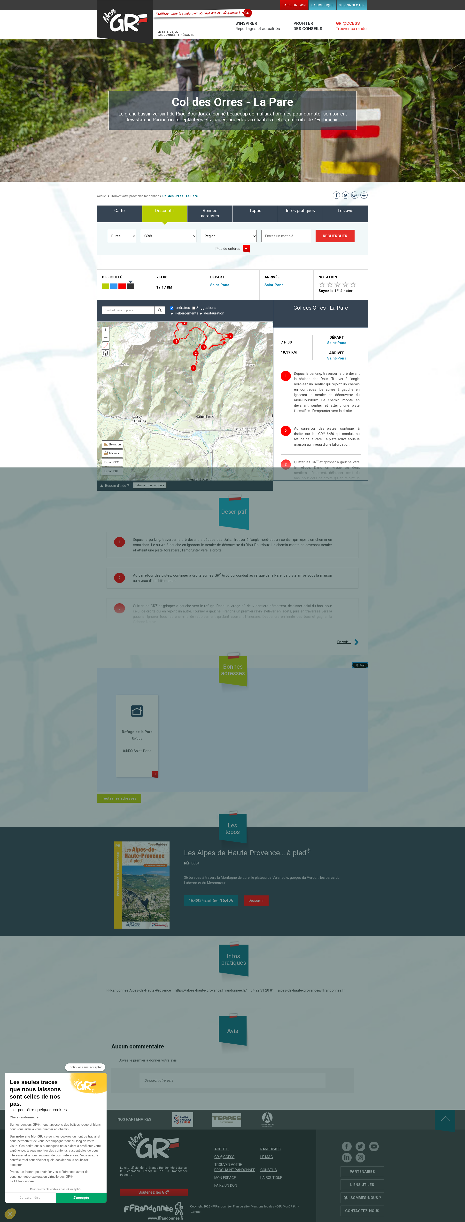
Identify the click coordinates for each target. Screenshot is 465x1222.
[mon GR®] (154, 1145)
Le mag (266, 1157)
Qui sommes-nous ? (362, 1198)
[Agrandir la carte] (105, 346)
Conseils (268, 1170)
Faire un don (294, 5)
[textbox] (128, 310)
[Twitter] (360, 1146)
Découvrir (256, 900)
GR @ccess (224, 1157)
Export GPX (111, 462)
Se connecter (352, 5)
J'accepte (81, 1197)
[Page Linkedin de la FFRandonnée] (347, 1157)
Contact (196, 1212)
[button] (159, 310)
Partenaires (362, 1171)
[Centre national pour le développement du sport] (174, 1119)
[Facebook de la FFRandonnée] (347, 1146)
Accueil (102, 196)
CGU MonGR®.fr (287, 1206)
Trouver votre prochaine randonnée (134, 196)
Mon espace (225, 1178)
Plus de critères (228, 248)
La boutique (322, 5)
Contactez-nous (362, 1211)
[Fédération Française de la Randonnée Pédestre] (153, 1210)
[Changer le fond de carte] (105, 353)
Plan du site (241, 1206)
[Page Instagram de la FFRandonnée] (360, 1157)
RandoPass (270, 1149)
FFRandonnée (221, 1206)
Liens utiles (362, 1185)
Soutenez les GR (154, 1192)
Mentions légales (262, 1206)
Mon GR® (125, 22)
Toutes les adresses (119, 798)
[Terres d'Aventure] (218, 1119)
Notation (327, 277)
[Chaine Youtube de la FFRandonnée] (374, 1146)
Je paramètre (30, 1197)
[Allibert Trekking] (259, 1119)
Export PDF (111, 471)
